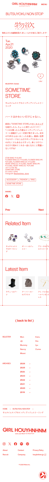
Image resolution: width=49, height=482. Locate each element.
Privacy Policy (38, 450)
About (5, 450)
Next (41, 210)
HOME (5, 409)
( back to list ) (24, 320)
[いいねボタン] (40, 76)
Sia (36, 341)
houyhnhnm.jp (38, 455)
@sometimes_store (21, 173)
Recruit (5, 455)
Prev (7, 210)
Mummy (23, 345)
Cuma (38, 349)
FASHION (23, 180)
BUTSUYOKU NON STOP (21, 409)
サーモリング (37, 124)
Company (21, 455)
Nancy (23, 349)
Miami (23, 353)
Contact (21, 450)
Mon (22, 337)
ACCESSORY (12, 180)
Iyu (36, 345)
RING (33, 180)
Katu (37, 337)
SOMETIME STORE (14, 184)
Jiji (21, 341)
